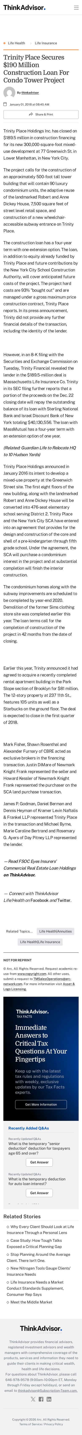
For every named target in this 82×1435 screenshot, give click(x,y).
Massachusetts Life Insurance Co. (34, 381)
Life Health (17, 43)
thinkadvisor (30, 92)
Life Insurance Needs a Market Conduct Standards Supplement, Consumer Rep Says (35, 1288)
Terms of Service (30, 1424)
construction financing (54, 137)
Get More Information (41, 1104)
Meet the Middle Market (31, 1302)
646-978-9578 (17, 1380)
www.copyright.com (31, 974)
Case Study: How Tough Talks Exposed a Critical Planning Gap (34, 1243)
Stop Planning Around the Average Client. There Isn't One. (38, 1257)
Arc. (39, 1419)
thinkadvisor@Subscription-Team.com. (48, 1391)
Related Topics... (19, 931)
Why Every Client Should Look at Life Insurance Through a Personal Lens (40, 1229)
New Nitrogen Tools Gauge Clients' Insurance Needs (39, 1271)
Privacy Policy (53, 1424)
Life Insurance (45, 43)
